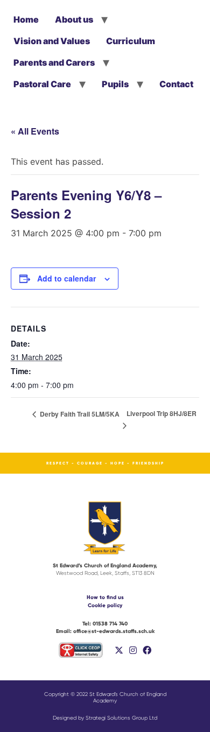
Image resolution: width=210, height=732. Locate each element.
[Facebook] (147, 650)
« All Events (35, 131)
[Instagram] (133, 650)
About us (74, 19)
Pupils (115, 84)
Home (26, 19)
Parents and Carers (54, 62)
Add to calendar (66, 278)
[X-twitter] (119, 650)
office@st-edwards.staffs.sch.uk (105, 631)
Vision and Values (51, 41)
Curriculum (130, 41)
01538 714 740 (105, 623)
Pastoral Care (42, 84)
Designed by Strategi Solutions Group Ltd (105, 718)
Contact (176, 84)
